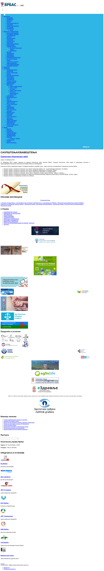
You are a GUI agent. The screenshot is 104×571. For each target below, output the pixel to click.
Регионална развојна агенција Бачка (14, 428)
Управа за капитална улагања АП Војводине (16, 424)
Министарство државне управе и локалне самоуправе (19, 422)
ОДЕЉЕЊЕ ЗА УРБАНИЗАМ (12, 213)
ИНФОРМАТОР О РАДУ (10, 212)
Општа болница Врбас (10, 425)
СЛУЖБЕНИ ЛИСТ (9, 217)
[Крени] (18, 438)
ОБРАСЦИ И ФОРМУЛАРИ (11, 219)
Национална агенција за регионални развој (16, 426)
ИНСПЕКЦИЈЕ (8, 215)
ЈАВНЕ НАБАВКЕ (9, 216)
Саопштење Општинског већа (14, 157)
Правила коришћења (10, 569)
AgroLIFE (6, 224)
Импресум (7, 567)
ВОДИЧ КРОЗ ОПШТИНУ (11, 221)
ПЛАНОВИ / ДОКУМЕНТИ (11, 220)
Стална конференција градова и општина (15, 419)
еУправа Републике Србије (11, 421)
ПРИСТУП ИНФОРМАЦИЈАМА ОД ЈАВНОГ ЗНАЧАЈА (19, 223)
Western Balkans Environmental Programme (16, 429)
